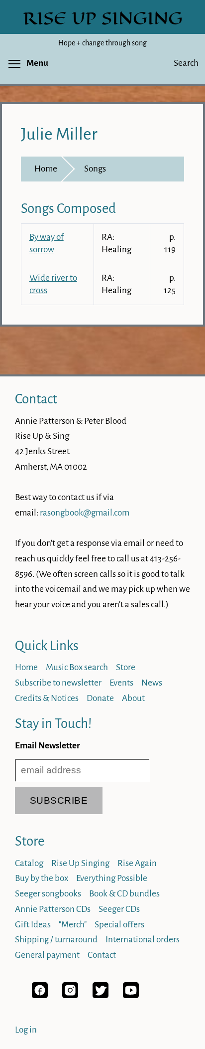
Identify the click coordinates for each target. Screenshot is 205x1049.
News (151, 683)
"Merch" (73, 924)
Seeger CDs (119, 909)
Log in (26, 1030)
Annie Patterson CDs (53, 909)
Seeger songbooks (48, 893)
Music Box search (77, 667)
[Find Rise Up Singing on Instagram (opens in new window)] (70, 995)
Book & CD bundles (124, 893)
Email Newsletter (47, 745)
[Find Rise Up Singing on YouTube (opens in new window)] (130, 995)
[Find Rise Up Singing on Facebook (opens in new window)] (39, 995)
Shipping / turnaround (56, 939)
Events (121, 683)
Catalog (29, 863)
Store (125, 667)
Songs (95, 169)
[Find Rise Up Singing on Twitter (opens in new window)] (100, 995)
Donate (100, 698)
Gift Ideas (33, 924)
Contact (36, 399)
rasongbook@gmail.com (84, 513)
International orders (142, 939)
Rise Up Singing (80, 863)
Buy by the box (41, 878)
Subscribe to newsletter (58, 683)
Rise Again (137, 863)
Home (45, 169)
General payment (47, 955)
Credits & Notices (47, 698)
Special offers (119, 924)
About (133, 698)
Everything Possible (111, 878)
